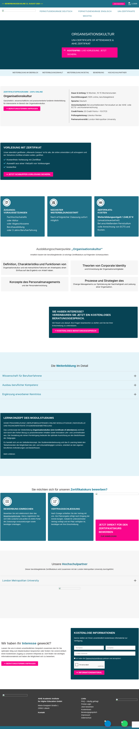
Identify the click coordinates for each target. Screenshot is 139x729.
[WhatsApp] (124, 723)
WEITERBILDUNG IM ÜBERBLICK (25, 72)
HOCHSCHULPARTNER (117, 72)
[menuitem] (130, 3)
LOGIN (134, 4)
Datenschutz (86, 718)
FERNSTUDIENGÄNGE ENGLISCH (95, 11)
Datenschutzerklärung (94, 658)
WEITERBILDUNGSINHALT (52, 72)
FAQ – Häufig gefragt (89, 701)
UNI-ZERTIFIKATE (126, 11)
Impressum (85, 715)
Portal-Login (86, 704)
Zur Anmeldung (108, 536)
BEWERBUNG (98, 72)
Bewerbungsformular (12, 516)
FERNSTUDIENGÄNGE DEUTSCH (56, 11)
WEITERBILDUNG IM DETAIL (78, 72)
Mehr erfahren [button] (9, 454)
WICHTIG (87, 16)
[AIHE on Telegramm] (108, 723)
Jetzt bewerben (87, 707)
